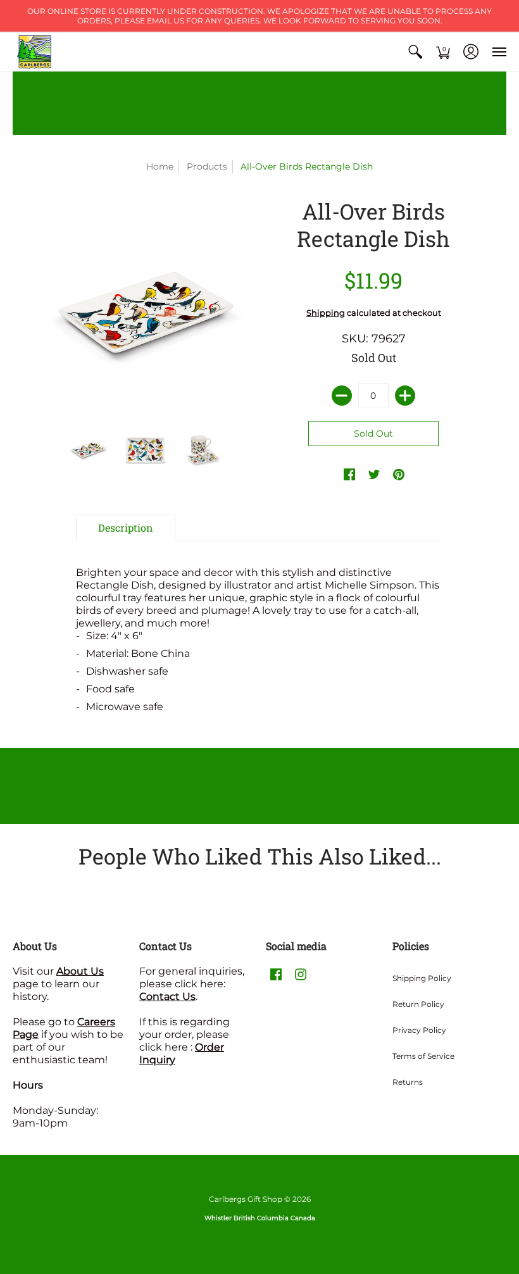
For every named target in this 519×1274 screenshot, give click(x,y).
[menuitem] (415, 52)
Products (207, 166)
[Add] (405, 395)
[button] (415, 52)
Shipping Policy (421, 978)
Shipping (325, 313)
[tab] (125, 528)
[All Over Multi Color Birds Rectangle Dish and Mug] (202, 448)
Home (159, 166)
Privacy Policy (419, 1030)
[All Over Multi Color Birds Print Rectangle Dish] (88, 448)
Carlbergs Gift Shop (245, 1199)
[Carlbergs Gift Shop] (35, 52)
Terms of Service (423, 1056)
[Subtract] (342, 395)
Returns (407, 1082)
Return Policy (418, 1004)
